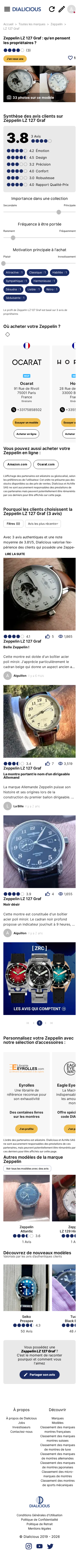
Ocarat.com (46, 464)
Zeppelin (57, 24)
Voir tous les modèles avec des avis (27, 1168)
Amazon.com (17, 464)
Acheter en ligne (26, 434)
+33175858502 (29, 410)
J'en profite (26, 1128)
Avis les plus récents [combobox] (42, 523)
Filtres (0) (13, 523)
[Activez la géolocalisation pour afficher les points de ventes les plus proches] (7, 334)
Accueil (8, 24)
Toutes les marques (32, 24)
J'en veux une (15, 58)
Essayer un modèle (26, 422)
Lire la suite (15, 554)
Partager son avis (42, 1374)
